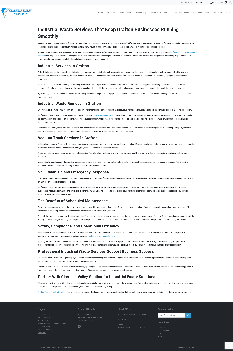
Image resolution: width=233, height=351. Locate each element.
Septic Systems (125, 13)
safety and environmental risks (102, 236)
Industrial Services (201, 13)
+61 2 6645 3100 (86, 314)
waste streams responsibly (103, 115)
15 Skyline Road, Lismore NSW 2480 (134, 314)
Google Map (122, 319)
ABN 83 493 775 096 (85, 320)
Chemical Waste (182, 13)
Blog (228, 13)
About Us (111, 13)
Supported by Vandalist (186, 347)
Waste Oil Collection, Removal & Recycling (54, 323)
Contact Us (217, 13)
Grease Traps (142, 13)
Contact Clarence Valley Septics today (54, 292)
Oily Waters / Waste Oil (161, 13)
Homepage (42, 314)
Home (100, 13)
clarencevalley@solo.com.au (91, 317)
